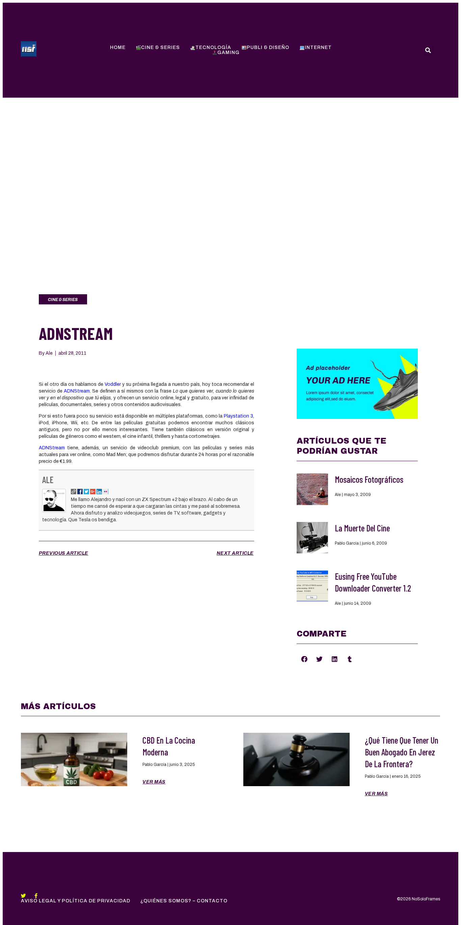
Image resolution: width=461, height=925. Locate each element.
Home (118, 47)
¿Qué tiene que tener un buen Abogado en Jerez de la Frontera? (401, 752)
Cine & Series (160, 47)
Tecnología (213, 47)
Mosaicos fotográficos (369, 479)
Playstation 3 (238, 416)
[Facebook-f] (35, 895)
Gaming (228, 52)
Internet (318, 47)
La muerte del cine (362, 528)
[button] (304, 659)
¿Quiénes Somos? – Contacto (183, 900)
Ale (47, 479)
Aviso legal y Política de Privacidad (75, 900)
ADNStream (77, 391)
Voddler (113, 384)
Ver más (154, 781)
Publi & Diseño (268, 47)
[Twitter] (23, 895)
